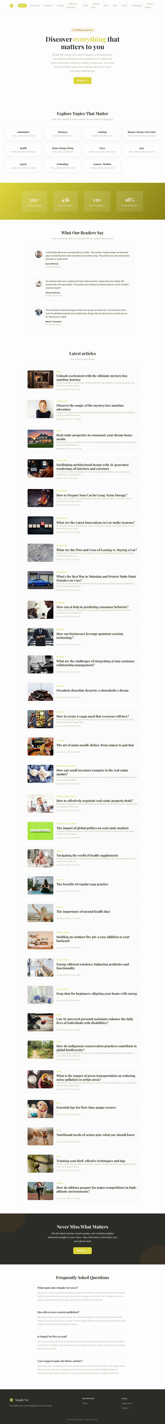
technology (137, 6)
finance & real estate (72, 5)
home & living (95, 5)
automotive (34, 6)
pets (115, 6)
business (48, 6)
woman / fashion (149, 5)
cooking (60, 6)
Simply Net (21, 1400)
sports (124, 6)
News (106, 6)
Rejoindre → (82, 1250)
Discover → (82, 80)
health (85, 6)
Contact (125, 1408)
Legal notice (127, 1403)
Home (22, 6)
